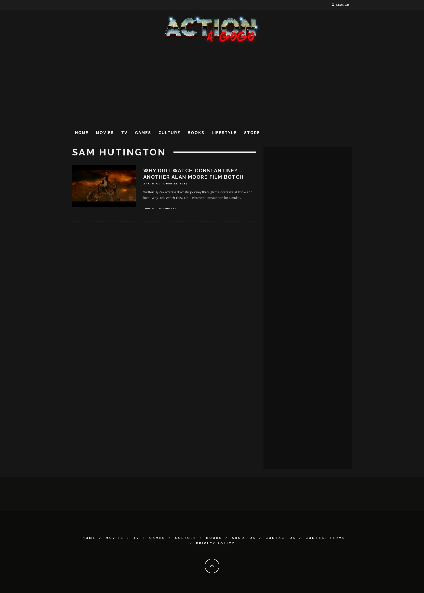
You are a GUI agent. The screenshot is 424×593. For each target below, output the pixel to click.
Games (143, 132)
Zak (146, 183)
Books (196, 132)
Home (82, 132)
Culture (169, 132)
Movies (105, 132)
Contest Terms (325, 538)
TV (124, 132)
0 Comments (167, 208)
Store (252, 132)
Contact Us (280, 538)
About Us (244, 538)
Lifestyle (224, 132)
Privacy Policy (215, 543)
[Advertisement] (212, 85)
